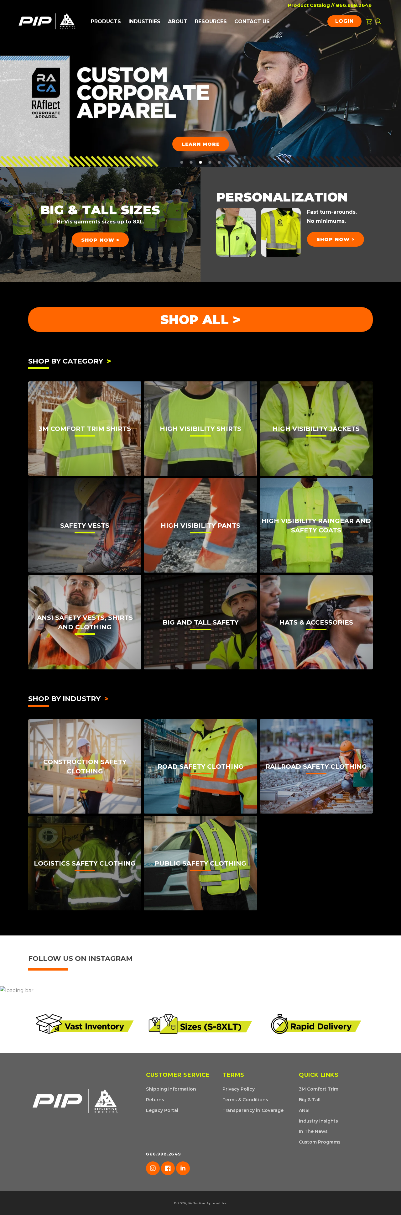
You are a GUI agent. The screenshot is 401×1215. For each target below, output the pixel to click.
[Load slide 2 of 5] (191, 162)
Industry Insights (318, 1121)
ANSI (304, 1110)
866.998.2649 (354, 5)
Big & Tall (309, 1099)
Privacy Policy (238, 1089)
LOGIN (346, 22)
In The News (313, 1131)
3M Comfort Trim (318, 1089)
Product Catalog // (311, 5)
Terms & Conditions (245, 1099)
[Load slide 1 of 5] (181, 162)
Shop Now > (100, 240)
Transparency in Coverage (253, 1110)
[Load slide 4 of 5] (210, 162)
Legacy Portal (162, 1110)
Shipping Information (171, 1089)
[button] (106, 21)
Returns (155, 1099)
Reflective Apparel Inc (207, 1203)
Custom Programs (320, 1142)
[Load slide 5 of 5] (219, 162)
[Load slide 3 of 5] (200, 162)
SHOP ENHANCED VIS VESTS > (81, 108)
